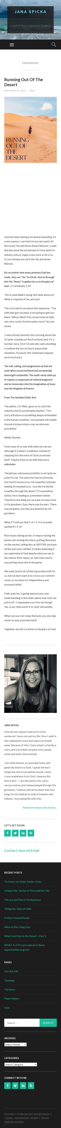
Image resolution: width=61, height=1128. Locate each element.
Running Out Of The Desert (23, 82)
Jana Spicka (30, 11)
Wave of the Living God (17, 926)
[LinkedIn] (23, 833)
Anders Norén (14, 1122)
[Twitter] (15, 833)
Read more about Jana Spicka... (40, 807)
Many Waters (11, 998)
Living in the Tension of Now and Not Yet (26, 890)
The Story (9, 989)
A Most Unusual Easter (17, 917)
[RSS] (31, 833)
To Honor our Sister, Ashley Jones (22, 881)
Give (6, 1007)
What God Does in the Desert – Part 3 (25, 935)
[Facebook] (7, 833)
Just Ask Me (11, 971)
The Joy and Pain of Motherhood (22, 899)
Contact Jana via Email (21, 850)
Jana (32, 90)
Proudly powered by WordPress (26, 1114)
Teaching (9, 980)
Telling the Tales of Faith (17, 908)
